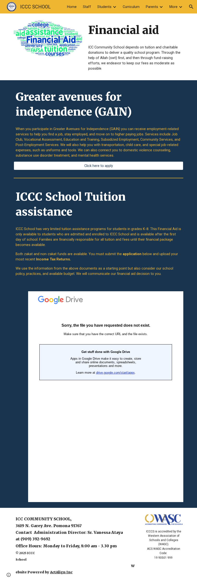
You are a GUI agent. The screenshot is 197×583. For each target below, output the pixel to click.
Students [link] (104, 7)
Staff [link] (87, 7)
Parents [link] (152, 7)
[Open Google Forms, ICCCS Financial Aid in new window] (174, 297)
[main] (134, 30)
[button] (191, 7)
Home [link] (72, 7)
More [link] (173, 7)
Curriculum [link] (131, 7)
